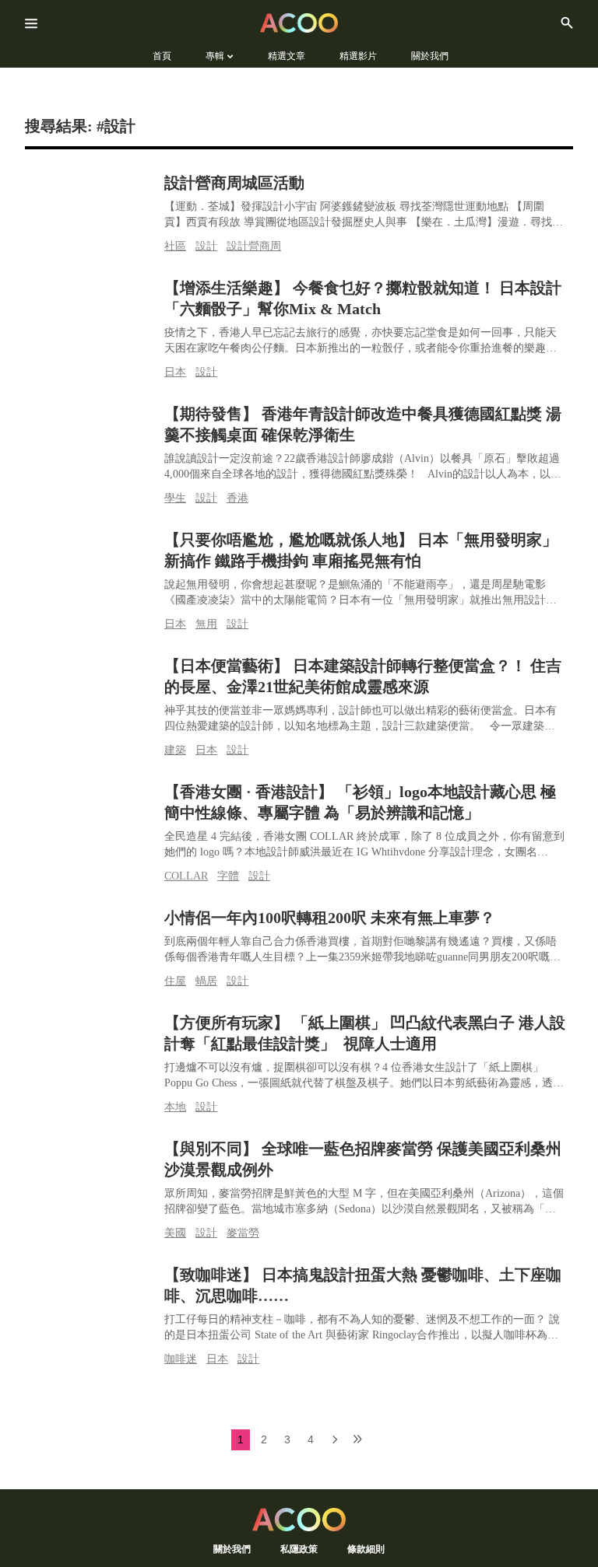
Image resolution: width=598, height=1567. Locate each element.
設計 (206, 246)
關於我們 (232, 1549)
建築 (175, 750)
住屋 (175, 981)
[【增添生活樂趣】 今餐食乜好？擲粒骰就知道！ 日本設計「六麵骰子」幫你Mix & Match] (91, 314)
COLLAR (186, 876)
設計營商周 (254, 246)
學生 (175, 498)
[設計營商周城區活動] (91, 209)
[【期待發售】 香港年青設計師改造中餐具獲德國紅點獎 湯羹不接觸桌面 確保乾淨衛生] (91, 440)
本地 (175, 1107)
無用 (206, 624)
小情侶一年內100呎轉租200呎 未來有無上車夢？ (329, 917)
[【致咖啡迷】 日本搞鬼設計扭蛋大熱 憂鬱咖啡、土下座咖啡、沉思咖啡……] (91, 1300)
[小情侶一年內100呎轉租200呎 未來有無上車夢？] (91, 944)
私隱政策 (299, 1549)
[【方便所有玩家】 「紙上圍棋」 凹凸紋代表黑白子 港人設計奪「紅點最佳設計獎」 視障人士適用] (91, 1049)
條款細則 (366, 1549)
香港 (237, 498)
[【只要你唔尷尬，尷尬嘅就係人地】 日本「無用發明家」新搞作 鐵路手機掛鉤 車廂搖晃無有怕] (91, 566)
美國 (175, 1233)
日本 (175, 372)
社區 (175, 246)
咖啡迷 (180, 1359)
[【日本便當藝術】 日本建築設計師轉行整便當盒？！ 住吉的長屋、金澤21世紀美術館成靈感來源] (91, 692)
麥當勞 (243, 1233)
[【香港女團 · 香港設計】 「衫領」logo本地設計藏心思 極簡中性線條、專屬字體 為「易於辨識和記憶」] (91, 818)
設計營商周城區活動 (234, 182)
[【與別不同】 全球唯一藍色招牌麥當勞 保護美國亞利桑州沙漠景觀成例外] (91, 1175)
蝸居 (206, 981)
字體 (228, 876)
